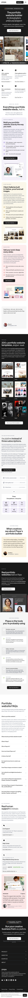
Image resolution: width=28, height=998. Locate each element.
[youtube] (2, 980)
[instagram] (9, 980)
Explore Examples (8, 589)
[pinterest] (13, 980)
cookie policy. (9, 996)
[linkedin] (11, 980)
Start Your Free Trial (13, 30)
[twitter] (4, 980)
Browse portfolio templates (13, 423)
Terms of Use (4, 989)
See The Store (9, 280)
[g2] (15, 980)
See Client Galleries (10, 222)
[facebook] (6, 980)
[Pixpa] (3, 2)
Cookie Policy (20, 989)
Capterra (13, 921)
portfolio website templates (17, 348)
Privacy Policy (12, 989)
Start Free (19, 2)
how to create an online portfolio (17, 583)
